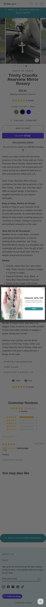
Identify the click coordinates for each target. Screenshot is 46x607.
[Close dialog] (43, 289)
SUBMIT (34, 308)
